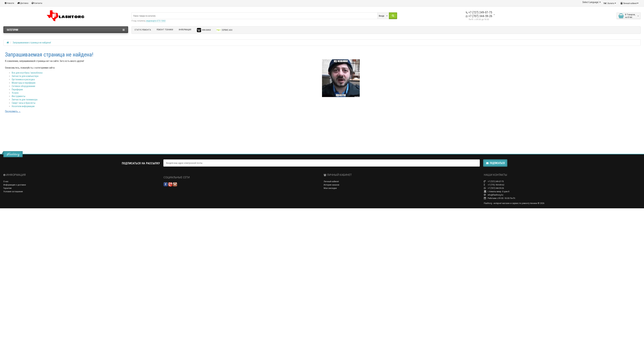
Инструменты (18, 96)
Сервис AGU (226, 30)
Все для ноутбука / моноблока (27, 72)
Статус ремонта (143, 29)
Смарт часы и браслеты (23, 102)
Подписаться (497, 163)
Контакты (38, 3)
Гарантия (7, 188)
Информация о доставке (14, 184)
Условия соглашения (13, 191)
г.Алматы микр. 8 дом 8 (498, 191)
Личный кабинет (331, 181)
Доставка (24, 3)
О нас (5, 181)
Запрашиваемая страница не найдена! (32, 42)
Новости (10, 3)
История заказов (331, 184)
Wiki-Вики (206, 30)
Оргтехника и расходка (23, 79)
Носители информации (23, 106)
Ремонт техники (165, 29)
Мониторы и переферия (23, 82)
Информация (185, 29)
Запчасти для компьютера (25, 76)
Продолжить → (13, 111)
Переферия (17, 89)
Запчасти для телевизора (24, 99)
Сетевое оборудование (23, 86)
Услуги (15, 92)
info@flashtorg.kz (495, 194)
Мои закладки (330, 188)
